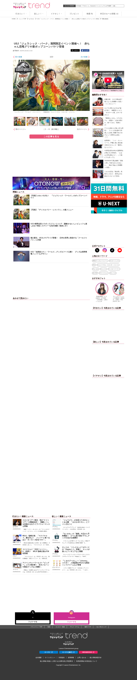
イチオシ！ (55, 14)
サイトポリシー (50, 657)
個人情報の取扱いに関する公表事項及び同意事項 (56, 661)
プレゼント (74, 14)
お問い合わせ (81, 657)
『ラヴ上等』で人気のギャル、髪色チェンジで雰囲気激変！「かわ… (96, 6)
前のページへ (21, 129)
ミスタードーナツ (114, 269)
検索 (88, 14)
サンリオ (113, 273)
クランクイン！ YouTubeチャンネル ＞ (112, 90)
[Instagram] (105, 250)
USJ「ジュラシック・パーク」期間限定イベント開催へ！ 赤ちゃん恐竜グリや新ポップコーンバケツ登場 (68, 19)
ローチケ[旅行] (67, 652)
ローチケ (48, 652)
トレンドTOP (22, 19)
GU (94, 265)
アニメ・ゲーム (74, 627)
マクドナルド (104, 273)
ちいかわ (96, 269)
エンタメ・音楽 (60, 627)
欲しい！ (38, 14)
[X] (97, 250)
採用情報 (71, 657)
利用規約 (62, 657)
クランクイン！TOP (36, 627)
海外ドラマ (88, 627)
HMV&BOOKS (87, 652)
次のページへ (82, 129)
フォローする (32, 622)
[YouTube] (120, 250)
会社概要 (39, 657)
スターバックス (114, 261)
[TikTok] (112, 250)
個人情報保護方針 (96, 657)
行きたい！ (20, 14)
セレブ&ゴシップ (101, 627)
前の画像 (18, 57)
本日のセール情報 (109, 14)
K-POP (95, 273)
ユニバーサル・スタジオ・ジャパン (108, 265)
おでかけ (31, 19)
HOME (14, 19)
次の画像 (84, 57)
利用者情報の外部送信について (86, 661)
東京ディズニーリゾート (100, 261)
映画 (49, 627)
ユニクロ (103, 269)
